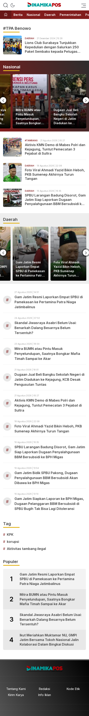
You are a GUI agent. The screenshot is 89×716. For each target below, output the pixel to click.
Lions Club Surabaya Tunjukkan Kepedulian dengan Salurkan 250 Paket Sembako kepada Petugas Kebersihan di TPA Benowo (52, 47)
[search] (5, 5)
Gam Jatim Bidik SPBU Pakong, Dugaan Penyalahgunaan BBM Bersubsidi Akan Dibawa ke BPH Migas (46, 478)
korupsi (13, 542)
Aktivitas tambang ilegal (26, 549)
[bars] (82, 5)
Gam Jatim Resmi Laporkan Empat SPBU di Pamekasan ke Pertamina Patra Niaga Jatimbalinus (30, 269)
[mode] (12, 5)
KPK (10, 534)
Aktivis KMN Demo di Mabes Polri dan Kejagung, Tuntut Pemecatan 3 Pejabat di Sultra (55, 149)
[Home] (5, 14)
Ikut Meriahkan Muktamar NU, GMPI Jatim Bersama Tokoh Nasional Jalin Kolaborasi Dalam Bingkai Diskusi (49, 640)
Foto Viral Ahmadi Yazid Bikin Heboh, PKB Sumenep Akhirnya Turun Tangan (55, 174)
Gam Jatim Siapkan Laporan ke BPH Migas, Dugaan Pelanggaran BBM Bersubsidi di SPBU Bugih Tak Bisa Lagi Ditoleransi (49, 504)
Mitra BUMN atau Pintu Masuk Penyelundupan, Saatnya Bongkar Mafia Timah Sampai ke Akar (28, 116)
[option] (30, 101)
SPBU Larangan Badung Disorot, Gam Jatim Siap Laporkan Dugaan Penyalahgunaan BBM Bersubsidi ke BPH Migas (55, 199)
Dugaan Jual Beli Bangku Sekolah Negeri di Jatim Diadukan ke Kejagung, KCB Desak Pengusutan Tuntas (67, 116)
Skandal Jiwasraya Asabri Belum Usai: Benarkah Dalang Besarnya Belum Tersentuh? (45, 328)
